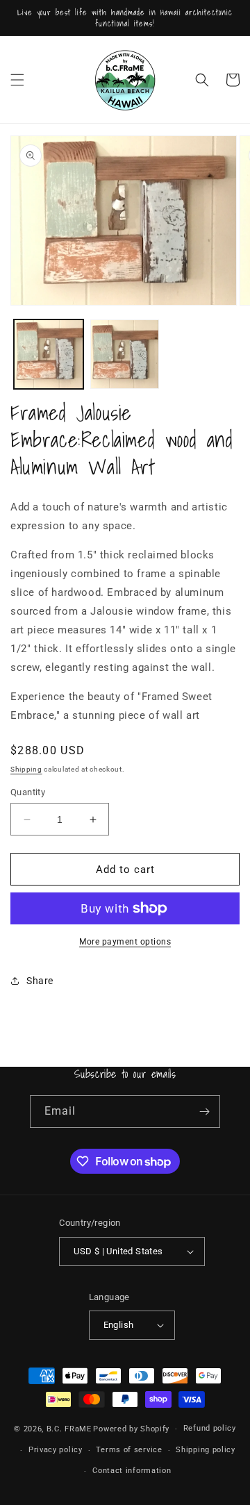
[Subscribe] (204, 1111)
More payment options (125, 942)
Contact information (131, 1470)
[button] (17, 80)
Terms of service (129, 1449)
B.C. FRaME (69, 1428)
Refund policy (209, 1428)
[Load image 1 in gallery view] (48, 354)
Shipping (26, 769)
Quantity (27, 792)
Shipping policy (205, 1449)
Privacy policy (55, 1449)
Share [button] (39, 980)
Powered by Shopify (131, 1428)
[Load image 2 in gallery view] (125, 354)
